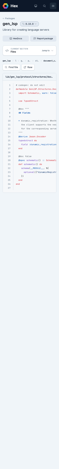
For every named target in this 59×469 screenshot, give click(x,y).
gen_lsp (10, 23)
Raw (30, 67)
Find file (13, 67)
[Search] (44, 5)
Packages (10, 18)
